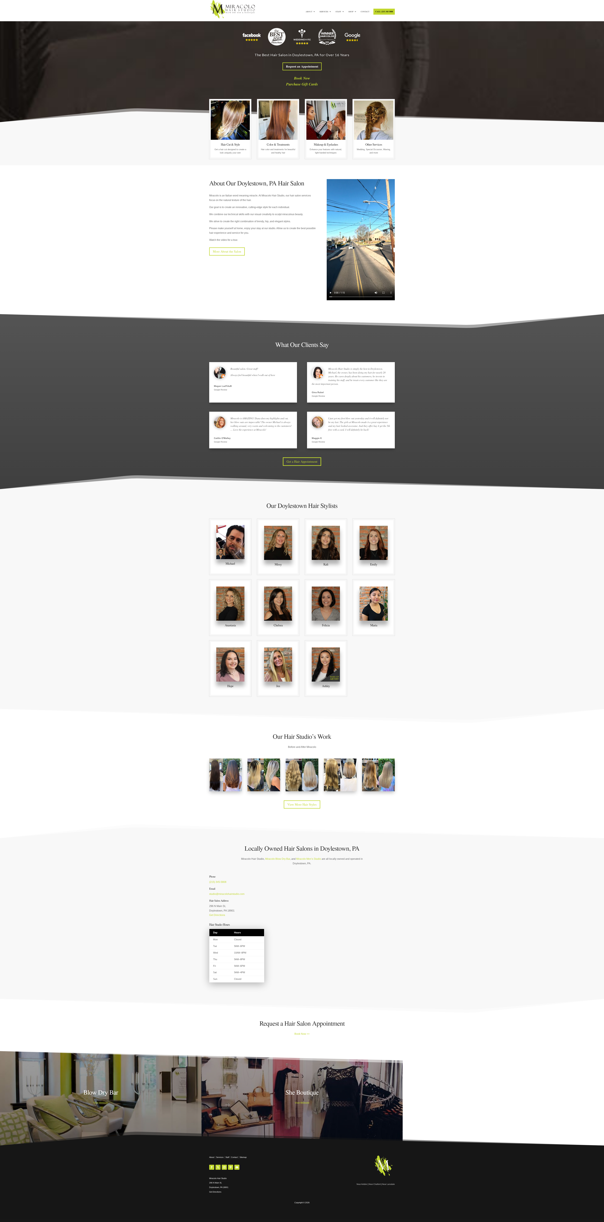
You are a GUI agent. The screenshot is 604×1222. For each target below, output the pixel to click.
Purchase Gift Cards (302, 84)
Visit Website (100, 1102)
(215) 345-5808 (217, 882)
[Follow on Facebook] (211, 1167)
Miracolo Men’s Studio (308, 859)
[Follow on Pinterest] (230, 1167)
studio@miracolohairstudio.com (226, 894)
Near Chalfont (375, 1184)
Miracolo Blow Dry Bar (277, 859)
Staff (338, 11)
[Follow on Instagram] (224, 1167)
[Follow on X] (218, 1167)
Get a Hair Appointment (302, 461)
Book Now (302, 78)
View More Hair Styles (302, 804)
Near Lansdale (388, 1184)
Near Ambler (362, 1184)
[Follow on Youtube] (236, 1167)
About (309, 11)
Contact (365, 11)
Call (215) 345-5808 (384, 11)
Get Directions (217, 915)
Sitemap (243, 1157)
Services (323, 11)
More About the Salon (227, 251)
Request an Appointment (302, 66)
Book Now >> (302, 1034)
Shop (350, 11)
